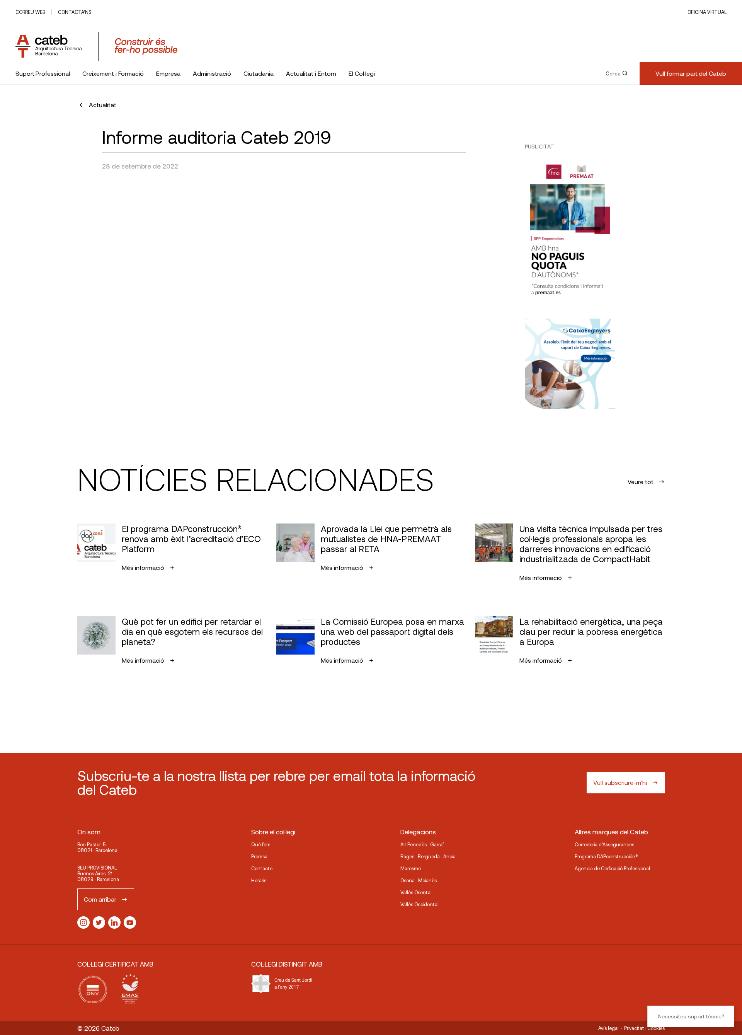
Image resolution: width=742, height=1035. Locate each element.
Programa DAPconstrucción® (606, 856)
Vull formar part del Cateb (690, 73)
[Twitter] (99, 922)
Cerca (613, 73)
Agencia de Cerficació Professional (612, 868)
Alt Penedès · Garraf (422, 844)
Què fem (261, 844)
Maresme (410, 868)
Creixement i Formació (113, 73)
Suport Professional (42, 73)
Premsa (259, 856)
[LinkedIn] (114, 922)
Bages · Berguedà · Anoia (428, 856)
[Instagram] (83, 922)
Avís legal (608, 1028)
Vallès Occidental (419, 904)
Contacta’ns (74, 12)
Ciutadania (258, 73)
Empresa (168, 73)
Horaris (258, 880)
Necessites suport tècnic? (691, 1016)
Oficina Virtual (707, 12)
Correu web (30, 12)
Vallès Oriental (416, 892)
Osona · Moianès (418, 880)
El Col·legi (362, 73)
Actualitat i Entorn (311, 73)
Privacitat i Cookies (644, 1028)
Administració (212, 73)
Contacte (261, 868)
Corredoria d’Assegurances (604, 844)
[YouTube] (130, 922)
